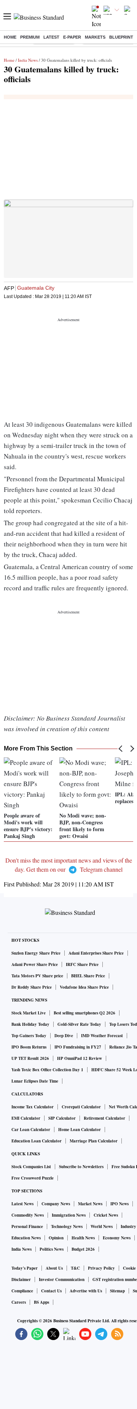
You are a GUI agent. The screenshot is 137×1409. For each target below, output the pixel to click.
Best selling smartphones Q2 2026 (84, 1013)
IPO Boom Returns (28, 1047)
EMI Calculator (25, 1118)
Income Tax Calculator (32, 1106)
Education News (26, 1237)
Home (10, 37)
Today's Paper (24, 1268)
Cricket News (106, 1215)
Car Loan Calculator (30, 1129)
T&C (75, 1268)
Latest (51, 37)
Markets (95, 37)
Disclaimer (21, 1279)
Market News (90, 1203)
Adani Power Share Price (34, 964)
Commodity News (27, 1215)
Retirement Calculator (104, 1118)
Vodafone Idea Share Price (84, 987)
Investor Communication (61, 1279)
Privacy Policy (101, 1268)
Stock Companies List (31, 1166)
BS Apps (41, 1302)
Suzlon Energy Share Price (36, 953)
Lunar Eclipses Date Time (34, 1081)
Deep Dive (63, 1035)
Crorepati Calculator (81, 1106)
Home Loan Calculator (79, 1129)
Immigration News (69, 1215)
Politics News (52, 1249)
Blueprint (121, 37)
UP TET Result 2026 (30, 1058)
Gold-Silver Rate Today (79, 1024)
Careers (18, 1302)
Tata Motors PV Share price (37, 975)
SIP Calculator (62, 1118)
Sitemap (117, 1291)
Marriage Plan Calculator (94, 1141)
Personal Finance (27, 1226)
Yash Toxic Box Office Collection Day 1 (47, 1069)
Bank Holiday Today (30, 1024)
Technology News (67, 1226)
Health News (83, 1237)
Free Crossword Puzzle (32, 1178)
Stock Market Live (28, 1013)
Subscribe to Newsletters (81, 1166)
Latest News (22, 1203)
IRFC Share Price (82, 964)
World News (102, 1226)
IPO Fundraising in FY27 (77, 1047)
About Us (54, 1268)
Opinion (56, 1237)
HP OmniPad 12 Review (79, 1058)
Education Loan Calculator (36, 1141)
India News (28, 60)
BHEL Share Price (88, 975)
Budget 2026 (83, 1249)
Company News (55, 1203)
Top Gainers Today (28, 1035)
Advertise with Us (86, 1291)
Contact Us (51, 1291)
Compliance (22, 1291)
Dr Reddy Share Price (31, 987)
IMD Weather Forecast (102, 1035)
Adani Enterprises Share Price (96, 953)
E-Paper (72, 37)
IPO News (119, 1203)
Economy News (117, 1237)
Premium (30, 37)
